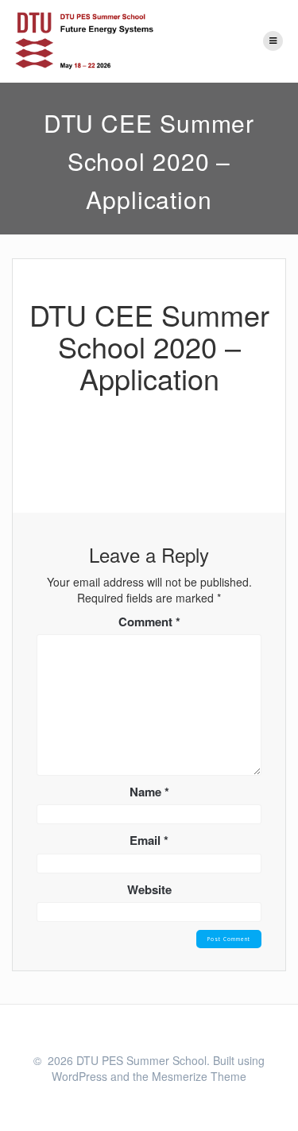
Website (149, 889)
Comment (149, 622)
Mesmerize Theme (199, 1076)
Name (149, 792)
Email (149, 840)
